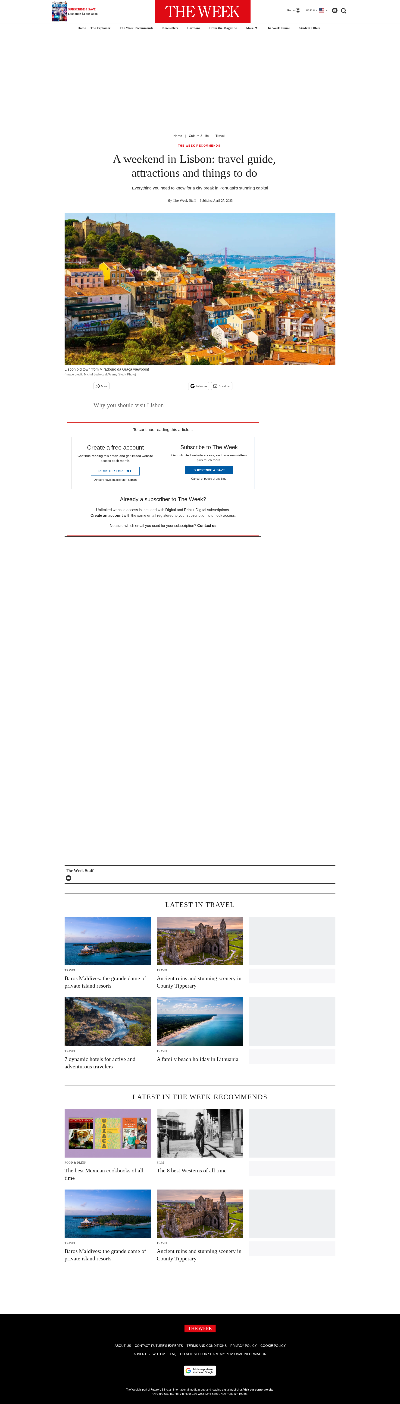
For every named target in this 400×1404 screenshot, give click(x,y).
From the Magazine (223, 28)
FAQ (173, 1354)
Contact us (206, 526)
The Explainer (100, 28)
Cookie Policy (273, 1345)
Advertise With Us (150, 1354)
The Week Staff (184, 200)
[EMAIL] (70, 878)
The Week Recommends (136, 28)
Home (177, 136)
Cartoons (193, 28)
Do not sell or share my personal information (223, 1354)
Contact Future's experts (159, 1345)
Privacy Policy (243, 1345)
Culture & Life (199, 136)
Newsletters (170, 28)
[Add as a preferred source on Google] (200, 1371)
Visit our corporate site (258, 1389)
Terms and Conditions (207, 1345)
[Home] (81, 28)
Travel (220, 136)
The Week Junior (278, 28)
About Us (123, 1345)
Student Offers (309, 28)
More (250, 28)
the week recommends (199, 145)
